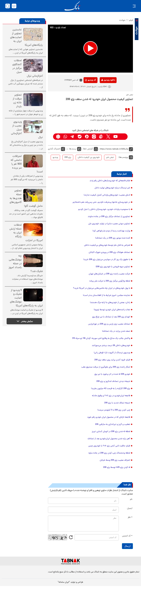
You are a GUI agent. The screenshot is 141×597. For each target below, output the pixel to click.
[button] (90, 48)
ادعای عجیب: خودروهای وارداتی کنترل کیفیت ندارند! (107, 195)
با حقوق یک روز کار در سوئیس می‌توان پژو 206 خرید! (106, 259)
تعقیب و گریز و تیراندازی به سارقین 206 (112, 424)
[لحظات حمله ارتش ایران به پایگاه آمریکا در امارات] (33, 229)
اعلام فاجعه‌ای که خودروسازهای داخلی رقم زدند (110, 180)
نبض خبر (110, 157)
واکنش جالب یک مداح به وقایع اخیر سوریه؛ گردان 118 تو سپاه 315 (101, 338)
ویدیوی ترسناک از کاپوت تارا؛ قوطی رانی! (112, 352)
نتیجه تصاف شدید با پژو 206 (117, 403)
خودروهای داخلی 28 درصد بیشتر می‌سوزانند (111, 345)
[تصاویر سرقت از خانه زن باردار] (33, 99)
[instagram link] (94, 136)
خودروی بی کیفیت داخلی (89, 157)
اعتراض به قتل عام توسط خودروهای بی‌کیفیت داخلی (107, 245)
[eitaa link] (101, 136)
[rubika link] (58, 136)
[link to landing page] (72, 6)
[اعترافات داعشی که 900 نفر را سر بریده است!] (33, 161)
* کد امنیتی (127, 536)
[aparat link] (122, 136)
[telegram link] (72, 136)
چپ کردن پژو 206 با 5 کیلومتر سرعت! (113, 410)
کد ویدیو (92, 80)
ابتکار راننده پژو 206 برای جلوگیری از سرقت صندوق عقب (105, 367)
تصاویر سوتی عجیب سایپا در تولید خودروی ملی (109, 223)
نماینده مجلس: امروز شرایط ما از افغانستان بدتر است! (106, 295)
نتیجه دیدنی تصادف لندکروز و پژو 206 (113, 381)
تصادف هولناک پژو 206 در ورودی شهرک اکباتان (109, 252)
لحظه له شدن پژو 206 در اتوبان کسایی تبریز (111, 431)
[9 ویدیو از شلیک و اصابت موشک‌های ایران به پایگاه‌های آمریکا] (33, 294)
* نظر (130, 517)
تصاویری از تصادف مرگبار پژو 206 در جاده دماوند (109, 216)
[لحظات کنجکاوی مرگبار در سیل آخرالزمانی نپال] (33, 65)
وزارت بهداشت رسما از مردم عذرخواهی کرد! (111, 231)
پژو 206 (67, 157)
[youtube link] (115, 136)
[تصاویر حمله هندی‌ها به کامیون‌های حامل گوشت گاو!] (33, 195)
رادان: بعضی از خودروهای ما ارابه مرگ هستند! (110, 302)
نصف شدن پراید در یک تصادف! (116, 331)
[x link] (108, 136)
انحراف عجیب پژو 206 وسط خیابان (115, 460)
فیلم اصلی (104, 89)
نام (131, 499)
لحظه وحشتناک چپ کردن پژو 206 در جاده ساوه (109, 453)
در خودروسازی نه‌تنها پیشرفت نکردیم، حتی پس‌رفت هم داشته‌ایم (101, 202)
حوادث (122, 20)
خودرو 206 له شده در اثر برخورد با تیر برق (112, 374)
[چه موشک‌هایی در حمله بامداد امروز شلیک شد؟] (33, 260)
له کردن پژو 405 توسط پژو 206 (116, 467)
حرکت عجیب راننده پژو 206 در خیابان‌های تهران (109, 274)
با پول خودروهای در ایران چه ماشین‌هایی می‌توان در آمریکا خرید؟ (101, 288)
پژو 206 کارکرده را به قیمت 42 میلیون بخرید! (110, 388)
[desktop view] (14, 6)
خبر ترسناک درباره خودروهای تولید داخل (112, 188)
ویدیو (55, 157)
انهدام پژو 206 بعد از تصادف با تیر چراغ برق (111, 317)
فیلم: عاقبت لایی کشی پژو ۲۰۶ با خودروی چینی (109, 446)
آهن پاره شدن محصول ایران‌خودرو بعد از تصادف (109, 438)
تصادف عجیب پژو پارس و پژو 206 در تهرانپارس (109, 324)
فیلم (131, 20)
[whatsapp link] (65, 136)
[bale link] (79, 136)
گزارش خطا (88, 149)
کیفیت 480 (104, 95)
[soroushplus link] (86, 136)
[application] (90, 49)
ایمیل (129, 508)
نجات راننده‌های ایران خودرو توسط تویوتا (112, 309)
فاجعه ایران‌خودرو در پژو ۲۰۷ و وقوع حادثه (111, 395)
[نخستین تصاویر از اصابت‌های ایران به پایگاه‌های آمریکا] (33, 34)
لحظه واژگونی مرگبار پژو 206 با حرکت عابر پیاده (109, 281)
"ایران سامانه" (64, 582)
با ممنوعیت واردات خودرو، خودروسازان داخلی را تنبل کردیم (104, 209)
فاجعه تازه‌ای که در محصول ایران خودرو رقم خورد (108, 417)
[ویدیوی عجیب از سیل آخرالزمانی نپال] (33, 126)
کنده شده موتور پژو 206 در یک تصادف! (112, 238)
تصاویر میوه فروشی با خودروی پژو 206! (113, 266)
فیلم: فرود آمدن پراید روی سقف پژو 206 (112, 360)
